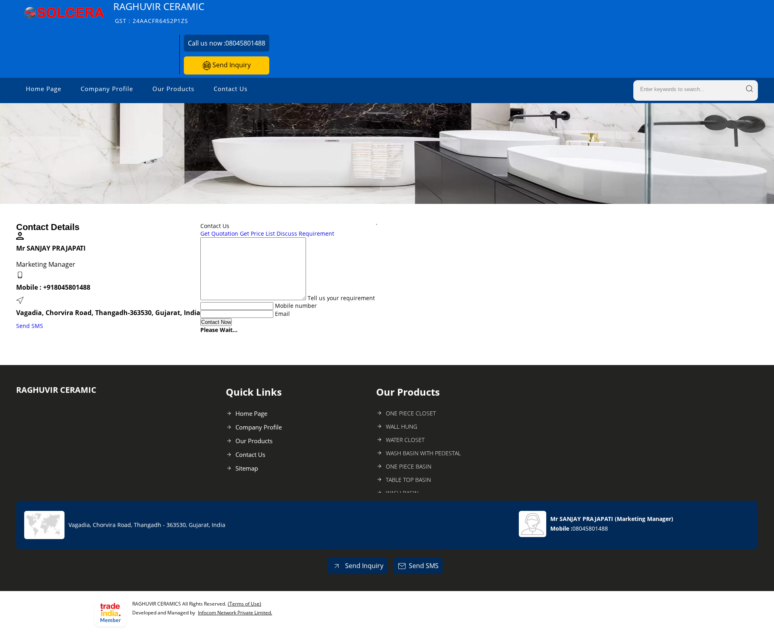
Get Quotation (219, 233)
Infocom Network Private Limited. (235, 612)
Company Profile (107, 89)
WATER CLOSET (405, 440)
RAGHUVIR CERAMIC (158, 12)
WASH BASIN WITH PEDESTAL (423, 453)
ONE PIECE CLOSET (411, 413)
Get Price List (257, 233)
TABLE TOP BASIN (408, 479)
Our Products (173, 89)
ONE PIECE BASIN (408, 466)
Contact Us (231, 89)
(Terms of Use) (244, 603)
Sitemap (246, 468)
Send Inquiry (231, 64)
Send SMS (29, 326)
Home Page (43, 89)
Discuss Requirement (305, 233)
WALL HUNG (401, 426)
